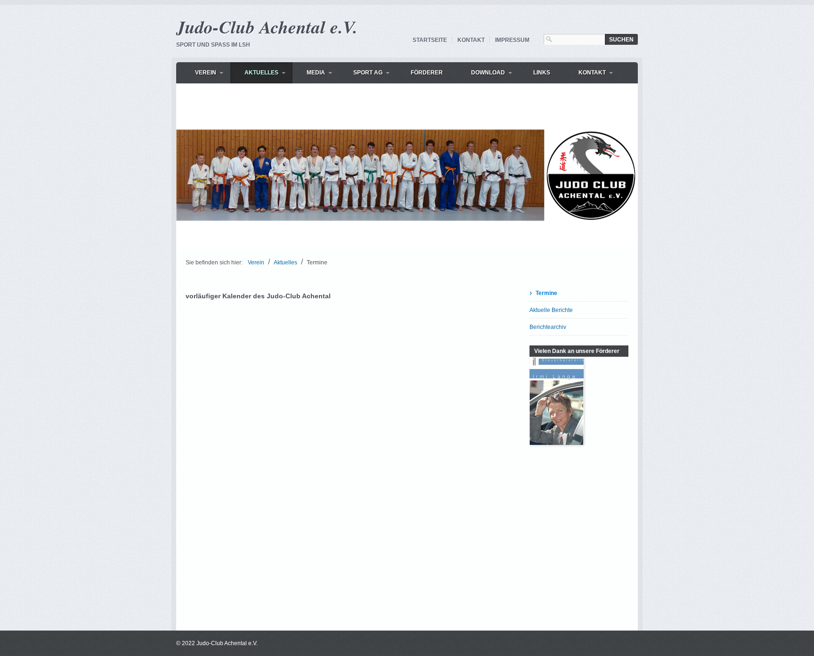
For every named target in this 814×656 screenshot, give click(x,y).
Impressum (512, 40)
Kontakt (471, 40)
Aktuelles (261, 72)
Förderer (427, 72)
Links (541, 72)
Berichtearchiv (547, 327)
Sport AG (368, 72)
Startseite (430, 40)
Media (316, 72)
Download (488, 72)
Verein (205, 72)
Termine (546, 293)
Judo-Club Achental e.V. (267, 26)
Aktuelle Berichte (551, 310)
